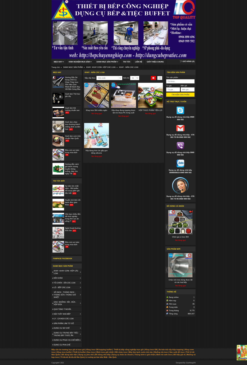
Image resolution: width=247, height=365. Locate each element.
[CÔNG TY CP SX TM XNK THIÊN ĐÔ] (123, 29)
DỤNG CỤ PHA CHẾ (62, 345)
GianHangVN (191, 363)
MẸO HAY (58, 62)
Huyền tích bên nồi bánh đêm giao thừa (72, 202)
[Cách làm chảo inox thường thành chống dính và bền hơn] (58, 126)
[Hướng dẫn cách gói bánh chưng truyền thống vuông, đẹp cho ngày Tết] (58, 169)
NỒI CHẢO (58, 278)
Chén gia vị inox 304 (180, 237)
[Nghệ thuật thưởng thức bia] (58, 233)
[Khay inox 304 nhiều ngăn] (96, 95)
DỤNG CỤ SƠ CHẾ (62, 328)
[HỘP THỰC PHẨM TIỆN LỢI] (150, 95)
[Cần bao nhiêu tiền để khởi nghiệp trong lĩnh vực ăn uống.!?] (58, 218)
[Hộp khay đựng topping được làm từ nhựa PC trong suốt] (123, 95)
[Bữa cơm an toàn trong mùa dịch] (58, 155)
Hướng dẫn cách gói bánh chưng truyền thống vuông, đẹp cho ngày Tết (72, 169)
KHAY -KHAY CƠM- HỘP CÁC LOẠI (66, 272)
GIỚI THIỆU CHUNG (155, 62)
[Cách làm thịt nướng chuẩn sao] (58, 112)
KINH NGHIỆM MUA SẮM (79, 62)
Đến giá (184, 86)
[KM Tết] (242, 352)
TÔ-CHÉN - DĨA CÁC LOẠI (64, 283)
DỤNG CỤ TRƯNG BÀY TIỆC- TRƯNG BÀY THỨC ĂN (66, 334)
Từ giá (168, 86)
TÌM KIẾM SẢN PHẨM (180, 95)
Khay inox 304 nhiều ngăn (96, 110)
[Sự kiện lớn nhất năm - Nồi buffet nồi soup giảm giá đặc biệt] (58, 190)
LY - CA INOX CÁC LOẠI (64, 319)
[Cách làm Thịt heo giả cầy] (58, 98)
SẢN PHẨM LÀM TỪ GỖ (64, 323)
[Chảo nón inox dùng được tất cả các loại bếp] (180, 265)
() (189, 61)
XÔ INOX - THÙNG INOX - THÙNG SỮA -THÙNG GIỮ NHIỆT (65, 294)
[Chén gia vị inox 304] (180, 222)
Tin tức (126, 62)
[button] (109, 78)
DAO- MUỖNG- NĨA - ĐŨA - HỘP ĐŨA (65, 303)
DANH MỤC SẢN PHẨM (106, 62)
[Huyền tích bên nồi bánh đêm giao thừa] (58, 204)
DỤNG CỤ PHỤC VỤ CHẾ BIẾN (67, 340)
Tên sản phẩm (172, 77)
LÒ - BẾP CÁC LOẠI (62, 287)
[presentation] (166, 227)
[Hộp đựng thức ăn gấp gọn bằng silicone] (96, 135)
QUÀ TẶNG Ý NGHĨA (62, 309)
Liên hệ (138, 62)
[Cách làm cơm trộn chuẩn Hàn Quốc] (58, 140)
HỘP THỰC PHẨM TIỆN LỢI (150, 110)
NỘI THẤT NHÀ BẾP (62, 314)
